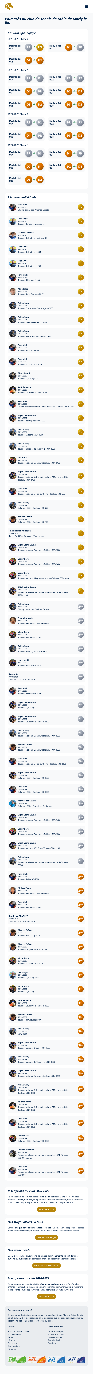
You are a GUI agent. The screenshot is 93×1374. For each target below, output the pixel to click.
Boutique (52, 1343)
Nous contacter (55, 1337)
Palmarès (12, 1349)
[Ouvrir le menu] (86, 6)
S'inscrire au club (56, 1334)
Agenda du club (55, 1340)
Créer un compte (55, 1331)
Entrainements (14, 1334)
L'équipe (11, 1340)
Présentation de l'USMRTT (20, 1331)
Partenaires (13, 1343)
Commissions (14, 1346)
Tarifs (10, 1337)
